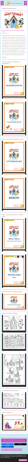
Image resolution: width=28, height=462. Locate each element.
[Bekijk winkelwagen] (25, 3)
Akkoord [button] (22, 460)
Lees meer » (4, 57)
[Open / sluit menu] (2, 3)
